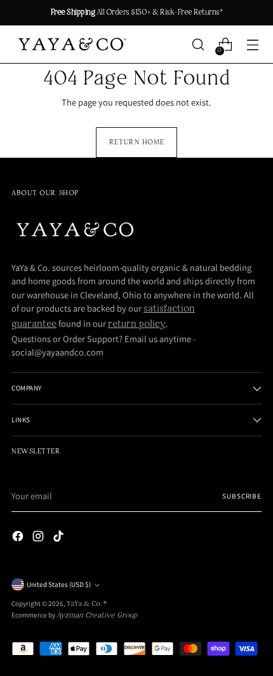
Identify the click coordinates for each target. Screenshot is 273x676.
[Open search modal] (198, 45)
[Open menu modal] (253, 45)
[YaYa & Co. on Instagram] (39, 539)
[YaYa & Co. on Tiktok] (59, 539)
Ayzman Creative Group (97, 615)
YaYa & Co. (85, 604)
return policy (137, 324)
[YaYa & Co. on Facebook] (19, 539)
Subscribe (242, 496)
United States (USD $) (59, 584)
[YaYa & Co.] (71, 45)
